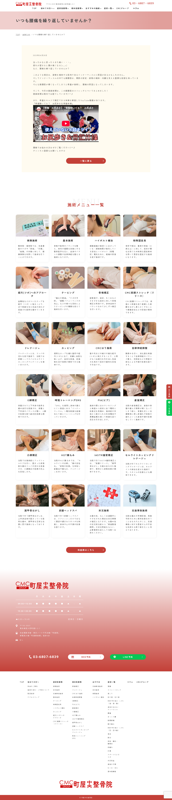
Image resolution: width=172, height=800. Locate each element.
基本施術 (56, 697)
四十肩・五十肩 (114, 697)
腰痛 (109, 713)
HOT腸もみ (76, 715)
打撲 (109, 751)
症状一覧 (111, 682)
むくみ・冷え (113, 768)
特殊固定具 (57, 704)
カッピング (57, 712)
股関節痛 (111, 720)
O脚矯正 (75, 701)
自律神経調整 (77, 697)
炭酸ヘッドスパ (78, 726)
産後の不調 (112, 764)
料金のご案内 (33, 686)
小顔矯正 (75, 712)
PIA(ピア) (76, 704)
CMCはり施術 (77, 693)
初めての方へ (33, 682)
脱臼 (109, 738)
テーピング (57, 701)
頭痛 (109, 686)
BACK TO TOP (169, 797)
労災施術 (56, 690)
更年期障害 (112, 771)
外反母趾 (111, 761)
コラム (130, 682)
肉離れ (110, 747)
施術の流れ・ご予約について (38, 690)
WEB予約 (169, 393)
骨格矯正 (75, 686)
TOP (22, 682)
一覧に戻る (86, 160)
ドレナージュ (77, 690)
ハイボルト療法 (59, 708)
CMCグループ (143, 682)
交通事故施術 (58, 693)
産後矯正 (75, 708)
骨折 (109, 734)
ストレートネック (114, 690)
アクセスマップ (33, 697)
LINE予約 (169, 409)
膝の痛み (111, 724)
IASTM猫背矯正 (78, 719)
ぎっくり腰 (112, 717)
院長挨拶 (31, 693)
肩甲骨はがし (77, 722)
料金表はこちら (86, 549)
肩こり (110, 693)
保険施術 (56, 686)
